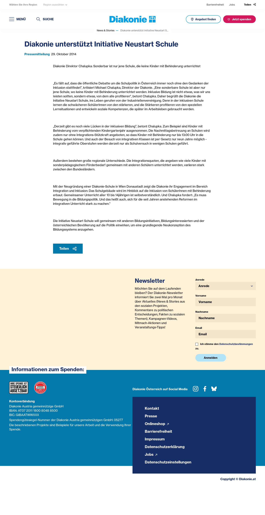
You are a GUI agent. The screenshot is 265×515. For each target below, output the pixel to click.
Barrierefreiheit (215, 4)
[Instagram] (195, 390)
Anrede (199, 279)
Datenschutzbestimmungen (236, 344)
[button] (225, 286)
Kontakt (152, 408)
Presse (151, 416)
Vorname (200, 295)
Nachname (201, 311)
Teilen (64, 248)
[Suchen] (38, 19)
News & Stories (105, 30)
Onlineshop (155, 423)
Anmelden (210, 358)
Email (198, 327)
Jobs (232, 4)
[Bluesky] (214, 390)
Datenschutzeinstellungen (168, 462)
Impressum (155, 439)
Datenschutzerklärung (165, 446)
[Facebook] (204, 390)
